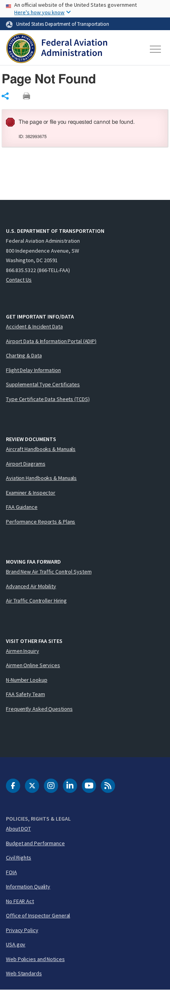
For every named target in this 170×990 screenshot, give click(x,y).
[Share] (5, 96)
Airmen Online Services (33, 665)
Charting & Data (24, 355)
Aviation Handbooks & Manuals (41, 478)
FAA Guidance (22, 506)
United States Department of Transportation (62, 24)
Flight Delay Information (33, 370)
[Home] (56, 49)
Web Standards (24, 973)
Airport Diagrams (25, 463)
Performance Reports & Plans (40, 521)
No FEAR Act (20, 901)
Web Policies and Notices (35, 959)
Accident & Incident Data (34, 326)
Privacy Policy (22, 930)
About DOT (18, 828)
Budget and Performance (35, 843)
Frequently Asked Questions (39, 708)
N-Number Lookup (26, 679)
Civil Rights (18, 857)
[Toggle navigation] (156, 49)
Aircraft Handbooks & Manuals (41, 449)
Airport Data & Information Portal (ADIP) (51, 341)
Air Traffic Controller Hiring (36, 600)
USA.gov (15, 944)
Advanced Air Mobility (31, 586)
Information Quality (28, 886)
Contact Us (19, 279)
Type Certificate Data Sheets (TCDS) (48, 399)
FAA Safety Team (25, 694)
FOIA (11, 872)
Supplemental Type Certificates (43, 384)
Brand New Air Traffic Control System (48, 571)
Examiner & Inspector (30, 492)
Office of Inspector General (38, 915)
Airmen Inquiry (22, 650)
